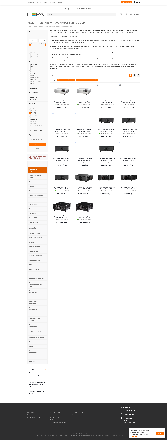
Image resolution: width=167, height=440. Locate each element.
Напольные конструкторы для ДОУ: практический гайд (37, 384)
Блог (73, 407)
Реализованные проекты (58, 422)
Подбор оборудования (57, 420)
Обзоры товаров (77, 412)
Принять (159, 433)
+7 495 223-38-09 (84, 9)
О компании (31, 410)
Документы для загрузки (35, 420)
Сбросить (37, 148)
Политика (30, 415)
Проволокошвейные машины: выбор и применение (35, 375)
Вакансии (30, 412)
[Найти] (114, 14)
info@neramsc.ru (71, 9)
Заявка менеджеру (126, 2)
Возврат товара (55, 417)
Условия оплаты (55, 410)
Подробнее (133, 436)
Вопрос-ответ (76, 415)
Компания (30, 407)
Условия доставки (55, 412)
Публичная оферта (33, 417)
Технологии (75, 410)
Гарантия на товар (55, 415)
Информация (54, 407)
